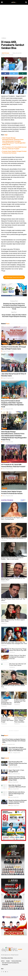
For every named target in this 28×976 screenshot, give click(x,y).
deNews (4, 38)
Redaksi (8, 961)
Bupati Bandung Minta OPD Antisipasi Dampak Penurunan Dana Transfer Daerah (18, 763)
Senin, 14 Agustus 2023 (14, 752)
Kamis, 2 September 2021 (9, 744)
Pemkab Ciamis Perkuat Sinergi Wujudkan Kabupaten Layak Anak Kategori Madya (17, 778)
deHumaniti (5, 397)
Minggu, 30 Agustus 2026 (8, 351)
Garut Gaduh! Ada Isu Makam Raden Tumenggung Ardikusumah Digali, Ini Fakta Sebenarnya (17, 749)
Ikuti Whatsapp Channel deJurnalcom (14, 277)
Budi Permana (5, 53)
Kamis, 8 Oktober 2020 (14, 773)
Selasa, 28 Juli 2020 (17, 53)
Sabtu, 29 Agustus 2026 (7, 409)
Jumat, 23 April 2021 (14, 797)
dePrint (3, 961)
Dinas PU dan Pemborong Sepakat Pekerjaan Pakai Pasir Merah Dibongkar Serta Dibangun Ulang (14, 741)
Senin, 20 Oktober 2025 (14, 767)
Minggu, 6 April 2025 (14, 805)
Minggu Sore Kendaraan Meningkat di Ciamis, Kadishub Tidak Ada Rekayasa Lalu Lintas (18, 802)
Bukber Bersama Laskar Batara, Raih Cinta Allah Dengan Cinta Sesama (17, 793)
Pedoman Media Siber (16, 961)
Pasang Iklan (5, 964)
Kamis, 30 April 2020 (14, 788)
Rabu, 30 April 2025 (13, 782)
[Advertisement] (14, 21)
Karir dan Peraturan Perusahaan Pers (10, 962)
